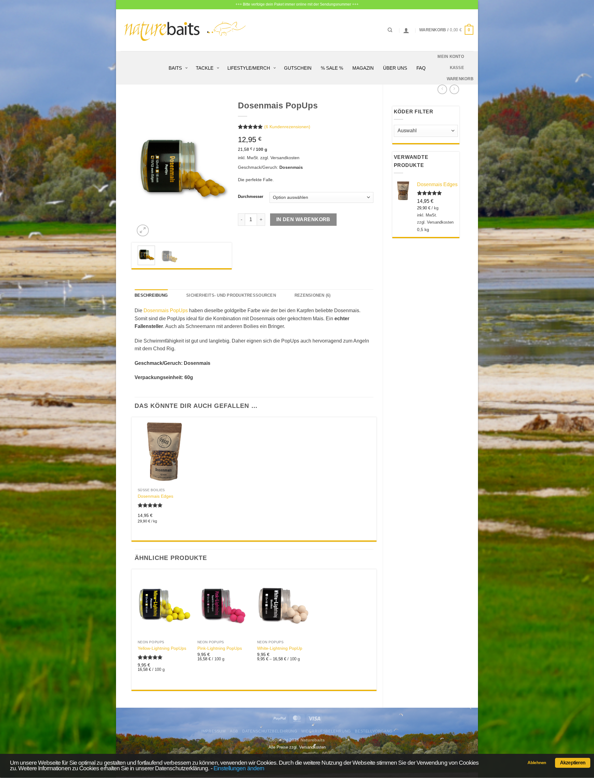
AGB (234, 731)
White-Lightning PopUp (279, 648)
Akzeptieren (572, 762)
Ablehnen (536, 762)
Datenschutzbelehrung (269, 731)
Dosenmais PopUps (166, 310)
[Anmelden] (406, 30)
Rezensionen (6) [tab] (313, 295)
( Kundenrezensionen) (287, 127)
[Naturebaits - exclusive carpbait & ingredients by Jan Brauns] (185, 30)
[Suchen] (390, 30)
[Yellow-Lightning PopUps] (164, 604)
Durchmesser (250, 196)
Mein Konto (450, 56)
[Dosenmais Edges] (164, 452)
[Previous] (144, 167)
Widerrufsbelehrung (326, 731)
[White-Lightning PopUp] (284, 604)
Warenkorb (460, 78)
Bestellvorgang (374, 731)
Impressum (213, 731)
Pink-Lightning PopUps (219, 648)
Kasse (457, 67)
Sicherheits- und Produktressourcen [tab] (231, 295)
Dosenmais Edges (155, 496)
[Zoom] (143, 231)
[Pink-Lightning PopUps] (224, 604)
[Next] (219, 167)
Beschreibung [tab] (151, 295)
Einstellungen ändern (238, 768)
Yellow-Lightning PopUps (162, 648)
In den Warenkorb (303, 219)
